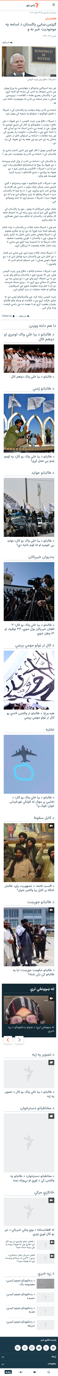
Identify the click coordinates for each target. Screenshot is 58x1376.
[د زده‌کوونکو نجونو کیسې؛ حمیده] (45, 1297)
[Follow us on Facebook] (53, 1348)
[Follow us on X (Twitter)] (46, 1348)
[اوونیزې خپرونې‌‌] (21, 1372)
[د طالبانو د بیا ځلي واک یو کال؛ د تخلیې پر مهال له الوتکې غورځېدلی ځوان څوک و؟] (29, 764)
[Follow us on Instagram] (32, 1348)
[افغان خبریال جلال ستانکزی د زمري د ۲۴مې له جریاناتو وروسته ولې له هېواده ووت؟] (45, 1259)
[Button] (7, 42)
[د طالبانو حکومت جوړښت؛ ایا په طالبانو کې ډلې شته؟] (29, 936)
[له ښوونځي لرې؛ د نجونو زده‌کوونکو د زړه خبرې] (29, 1010)
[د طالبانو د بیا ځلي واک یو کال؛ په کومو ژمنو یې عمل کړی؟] (29, 423)
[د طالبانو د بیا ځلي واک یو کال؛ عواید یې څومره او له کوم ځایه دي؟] (29, 507)
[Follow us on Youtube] (39, 1348)
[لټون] (48, 1372)
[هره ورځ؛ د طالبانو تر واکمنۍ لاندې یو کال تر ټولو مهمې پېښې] (29, 680)
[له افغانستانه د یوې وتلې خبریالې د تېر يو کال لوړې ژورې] (29, 1212)
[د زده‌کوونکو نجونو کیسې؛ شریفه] (45, 1325)
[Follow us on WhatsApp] (25, 1348)
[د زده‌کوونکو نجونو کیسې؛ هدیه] (45, 1311)
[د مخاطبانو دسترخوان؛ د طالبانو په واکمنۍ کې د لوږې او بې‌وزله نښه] (29, 1142)
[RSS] (18, 1348)
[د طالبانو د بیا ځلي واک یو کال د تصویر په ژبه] (29, 1074)
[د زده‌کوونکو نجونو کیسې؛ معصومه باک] (45, 1284)
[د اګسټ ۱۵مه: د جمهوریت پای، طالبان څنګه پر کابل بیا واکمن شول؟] (29, 852)
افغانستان (50, 19)
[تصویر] (34, 1372)
